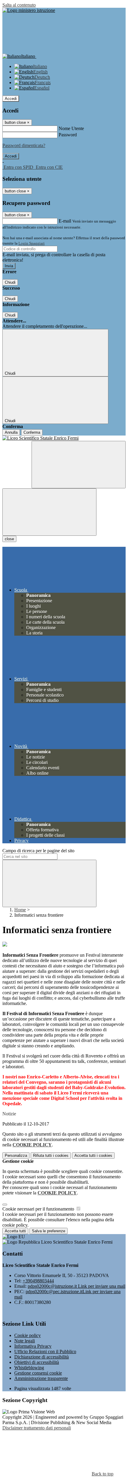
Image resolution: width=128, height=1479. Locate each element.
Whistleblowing (29, 1367)
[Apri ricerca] (79, 464)
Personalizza (16, 1155)
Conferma (32, 432)
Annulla (11, 432)
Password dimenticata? (23, 145)
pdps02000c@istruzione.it (76, 1286)
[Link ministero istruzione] (28, 10)
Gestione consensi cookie (38, 1372)
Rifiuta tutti (50, 1155)
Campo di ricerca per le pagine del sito (38, 850)
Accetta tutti (93, 1155)
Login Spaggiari (31, 243)
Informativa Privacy (32, 1346)
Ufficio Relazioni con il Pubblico (45, 1351)
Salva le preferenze (48, 1231)
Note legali (24, 1340)
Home (20, 909)
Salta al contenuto (19, 4)
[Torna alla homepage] (64, 438)
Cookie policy (27, 1335)
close (9, 539)
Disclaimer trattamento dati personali (36, 1427)
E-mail (65, 220)
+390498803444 (38, 1280)
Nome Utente (71, 128)
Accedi (11, 98)
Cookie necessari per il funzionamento (38, 1208)
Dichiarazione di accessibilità (41, 1356)
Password (68, 134)
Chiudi (10, 282)
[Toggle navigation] (49, 512)
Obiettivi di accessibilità (36, 1362)
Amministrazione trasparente (41, 1378)
